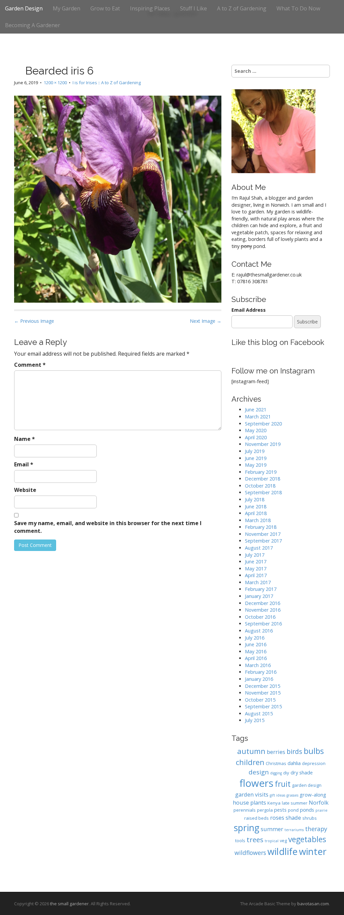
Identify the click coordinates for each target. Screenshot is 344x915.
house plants (249, 802)
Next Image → (205, 321)
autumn (251, 751)
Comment (30, 364)
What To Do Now (298, 8)
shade (293, 817)
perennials (244, 810)
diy (286, 773)
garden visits (251, 794)
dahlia (294, 763)
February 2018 (260, 527)
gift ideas (277, 795)
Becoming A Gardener (32, 25)
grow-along (313, 794)
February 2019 (260, 472)
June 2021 (255, 409)
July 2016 (254, 637)
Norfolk (319, 802)
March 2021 (258, 416)
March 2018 (258, 520)
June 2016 (255, 644)
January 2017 (259, 596)
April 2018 (256, 513)
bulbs (314, 751)
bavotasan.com (313, 904)
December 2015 (262, 686)
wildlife (282, 851)
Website (25, 490)
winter (313, 851)
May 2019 (255, 465)
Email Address (248, 310)
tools (240, 840)
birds (294, 751)
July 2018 (254, 499)
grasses (292, 795)
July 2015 (254, 720)
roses (277, 817)
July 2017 (254, 555)
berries (276, 752)
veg (283, 840)
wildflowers (250, 853)
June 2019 (255, 458)
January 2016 (259, 679)
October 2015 (260, 700)
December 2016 (262, 603)
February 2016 (260, 672)
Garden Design (24, 8)
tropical (271, 840)
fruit (283, 784)
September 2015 (263, 706)
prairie (321, 810)
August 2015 (259, 713)
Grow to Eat (105, 8)
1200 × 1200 (55, 83)
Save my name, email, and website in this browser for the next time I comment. (108, 527)
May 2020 (255, 430)
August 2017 (259, 548)
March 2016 (258, 665)
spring (246, 828)
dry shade (302, 772)
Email (23, 464)
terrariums (294, 829)
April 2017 (256, 575)
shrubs (309, 818)
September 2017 (263, 541)
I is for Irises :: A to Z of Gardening (107, 83)
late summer (294, 803)
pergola (265, 810)
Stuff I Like (193, 8)
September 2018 (263, 492)
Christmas (276, 763)
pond (293, 810)
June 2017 (255, 561)
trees (255, 839)
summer (272, 829)
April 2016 (256, 658)
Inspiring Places (150, 8)
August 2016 (259, 630)
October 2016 (260, 617)
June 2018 (255, 506)
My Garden (66, 8)
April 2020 (256, 437)
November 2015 (263, 693)
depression (314, 763)
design (259, 772)
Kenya (274, 803)
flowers (256, 783)
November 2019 (263, 444)
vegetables (307, 839)
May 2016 (255, 651)
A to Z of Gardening (241, 8)
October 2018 (260, 485)
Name (24, 439)
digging (276, 773)
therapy (316, 829)
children (250, 762)
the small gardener (69, 904)
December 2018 (262, 478)
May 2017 (255, 568)
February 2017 (260, 589)
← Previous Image (34, 321)
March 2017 (258, 582)
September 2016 (263, 623)
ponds (307, 809)
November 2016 (263, 610)
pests (280, 809)
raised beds (256, 818)
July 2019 (254, 451)
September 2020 (263, 423)
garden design (306, 785)
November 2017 (263, 534)
